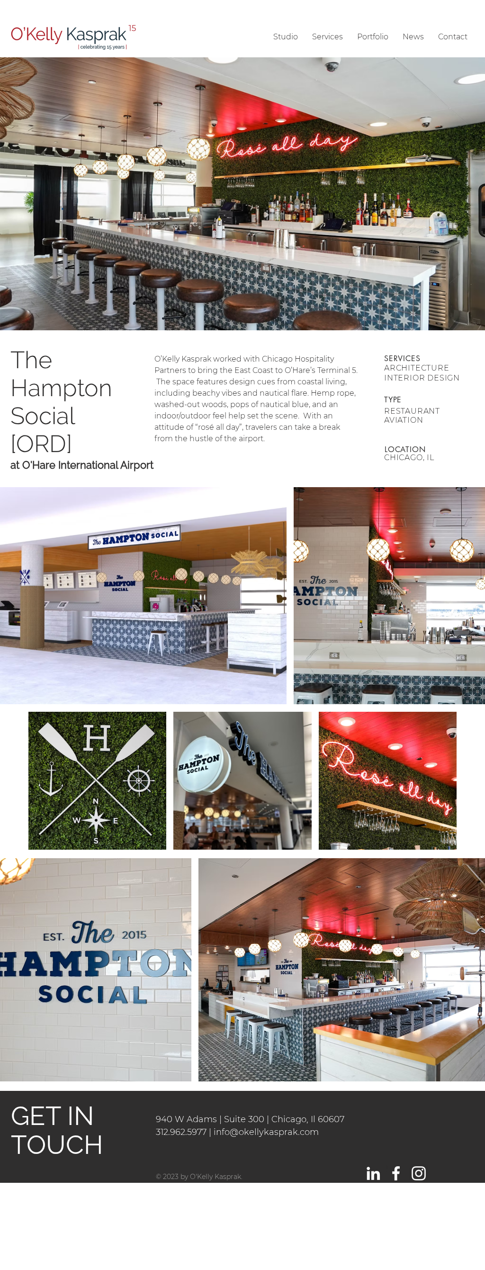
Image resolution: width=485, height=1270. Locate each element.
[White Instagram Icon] (418, 1173)
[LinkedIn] (373, 1173)
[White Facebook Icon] (395, 1173)
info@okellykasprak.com (266, 1132)
